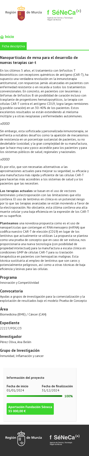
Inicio (9, 36)
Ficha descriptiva (13, 46)
